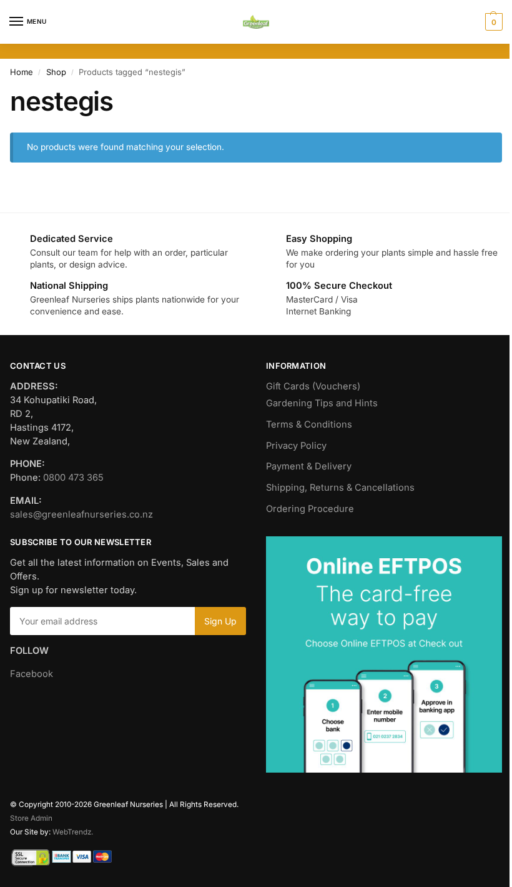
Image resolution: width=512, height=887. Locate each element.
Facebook (31, 673)
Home (21, 72)
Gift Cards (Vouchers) (313, 386)
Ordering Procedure (310, 508)
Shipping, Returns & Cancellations (340, 487)
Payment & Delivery (309, 466)
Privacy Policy (296, 445)
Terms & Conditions (309, 424)
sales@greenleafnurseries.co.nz (81, 514)
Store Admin (31, 818)
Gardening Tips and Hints (322, 403)
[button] (492, 22)
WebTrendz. (72, 832)
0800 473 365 (73, 477)
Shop (56, 72)
